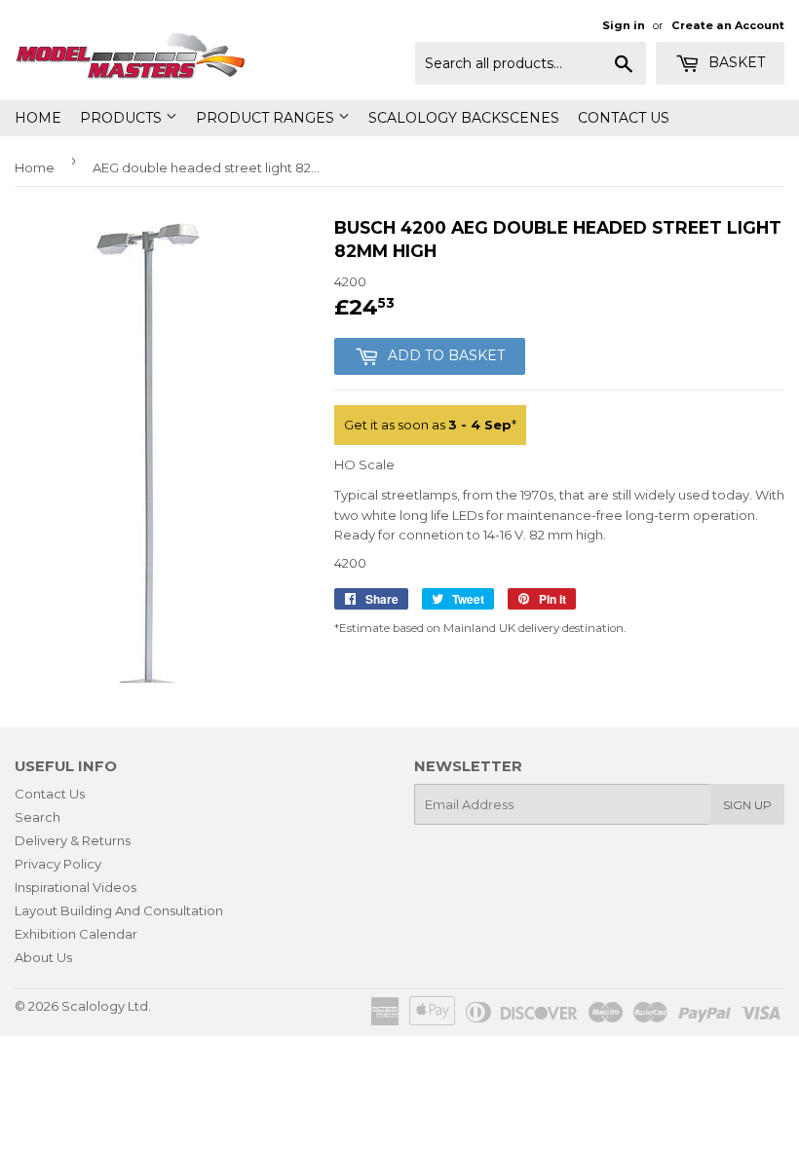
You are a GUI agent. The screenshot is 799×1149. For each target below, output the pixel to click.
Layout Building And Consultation (119, 910)
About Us (43, 957)
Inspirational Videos (75, 887)
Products (123, 118)
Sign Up (747, 804)
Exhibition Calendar (76, 934)
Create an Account (727, 25)
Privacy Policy (58, 863)
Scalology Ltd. (106, 1006)
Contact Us (623, 118)
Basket (734, 62)
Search (37, 817)
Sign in (623, 25)
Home (38, 118)
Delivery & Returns (73, 840)
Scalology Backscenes (463, 118)
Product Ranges (267, 118)
